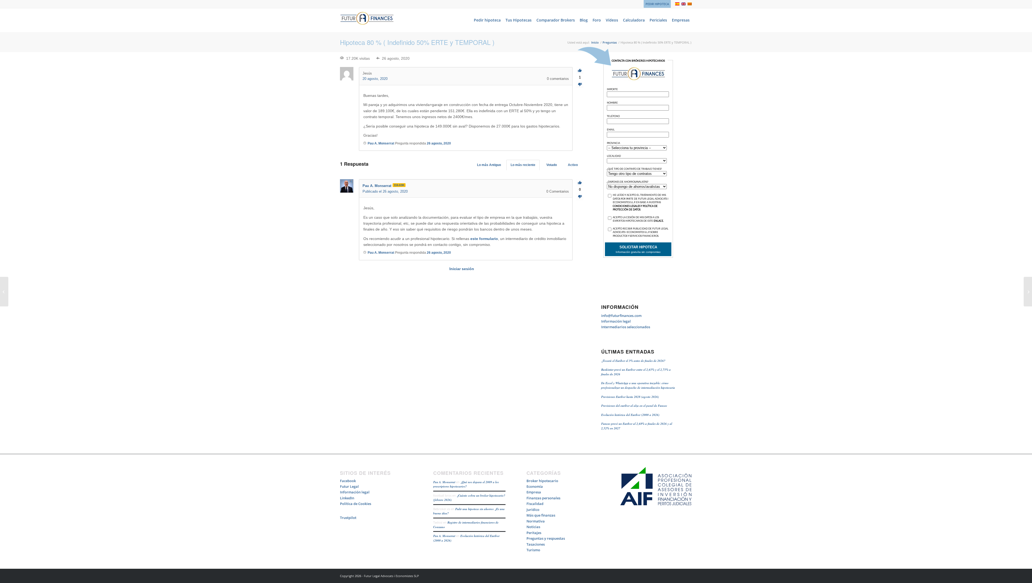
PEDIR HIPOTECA (657, 4)
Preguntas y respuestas (545, 538)
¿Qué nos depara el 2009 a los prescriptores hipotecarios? (466, 484)
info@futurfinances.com (621, 315)
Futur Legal (349, 486)
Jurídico (532, 509)
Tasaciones (535, 544)
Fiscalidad (534, 503)
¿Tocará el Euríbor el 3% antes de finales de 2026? (633, 361)
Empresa (533, 492)
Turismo (533, 549)
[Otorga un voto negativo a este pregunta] (579, 84)
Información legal (616, 321)
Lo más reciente (523, 165)
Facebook (348, 480)
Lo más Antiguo (489, 165)
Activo (573, 165)
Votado (551, 165)
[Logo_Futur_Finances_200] (367, 20)
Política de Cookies (355, 503)
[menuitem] (656, 4)
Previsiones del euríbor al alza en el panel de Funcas (634, 406)
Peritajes (533, 532)
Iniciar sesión (461, 269)
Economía (534, 486)
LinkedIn (347, 498)
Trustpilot (348, 517)
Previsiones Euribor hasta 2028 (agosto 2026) (630, 397)
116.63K (399, 185)
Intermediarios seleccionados (625, 326)
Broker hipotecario (542, 480)
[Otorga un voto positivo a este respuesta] (579, 182)
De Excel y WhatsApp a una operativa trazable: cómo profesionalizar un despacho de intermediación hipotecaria (638, 385)
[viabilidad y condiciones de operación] (4, 291)
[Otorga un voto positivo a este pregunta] (579, 70)
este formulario (484, 238)
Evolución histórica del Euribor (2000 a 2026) (630, 415)
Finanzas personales (543, 498)
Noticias (533, 526)
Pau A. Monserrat (444, 482)
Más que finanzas (540, 515)
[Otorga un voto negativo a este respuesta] (579, 196)
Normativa (535, 521)
